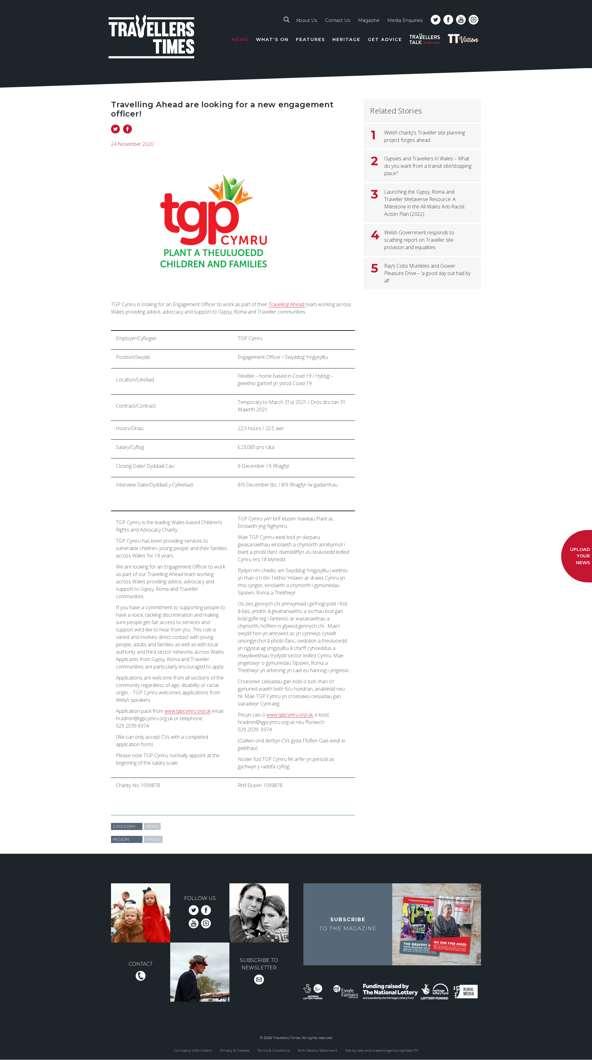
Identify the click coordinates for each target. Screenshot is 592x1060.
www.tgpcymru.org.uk (187, 711)
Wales (153, 839)
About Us (306, 20)
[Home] (152, 38)
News (240, 39)
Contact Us (337, 20)
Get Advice (385, 39)
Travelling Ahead (287, 304)
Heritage (346, 39)
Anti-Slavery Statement (317, 1050)
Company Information (193, 1050)
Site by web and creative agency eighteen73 (381, 1050)
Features (310, 39)
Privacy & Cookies (234, 1050)
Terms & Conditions (273, 1050)
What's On (272, 39)
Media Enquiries (404, 20)
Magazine (369, 20)
